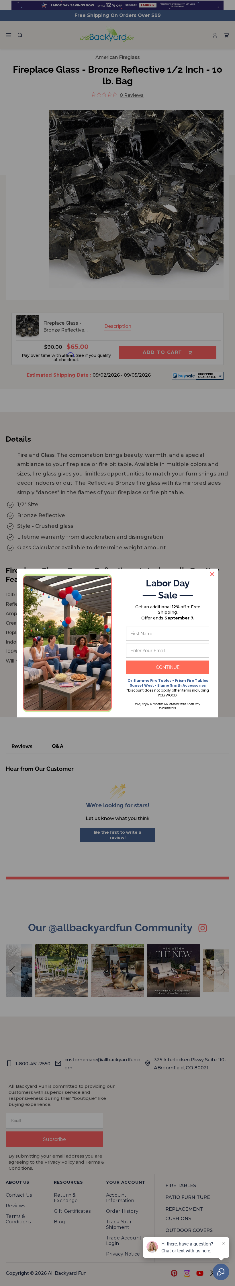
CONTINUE (168, 667)
